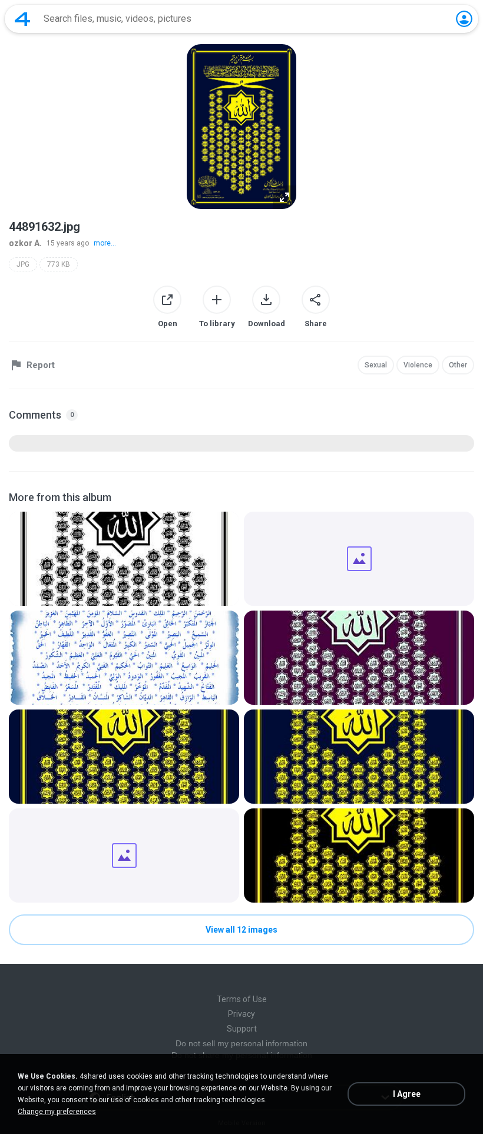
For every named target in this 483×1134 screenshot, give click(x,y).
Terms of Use (242, 999)
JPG (22, 264)
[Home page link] (22, 18)
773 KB (58, 264)
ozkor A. (25, 243)
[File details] (124, 559)
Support (242, 1028)
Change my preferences (57, 1112)
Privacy (241, 1014)
